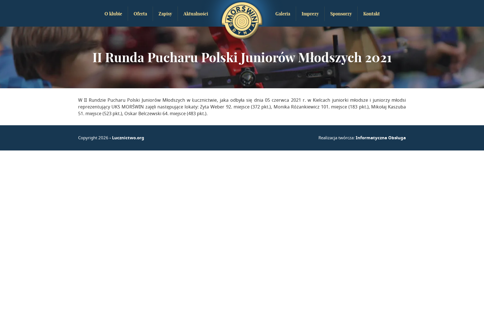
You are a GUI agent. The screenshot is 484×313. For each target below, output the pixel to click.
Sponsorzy (341, 14)
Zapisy (165, 14)
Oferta (140, 14)
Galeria (282, 14)
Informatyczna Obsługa (381, 138)
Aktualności (195, 14)
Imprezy (310, 14)
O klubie (113, 14)
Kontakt (371, 14)
